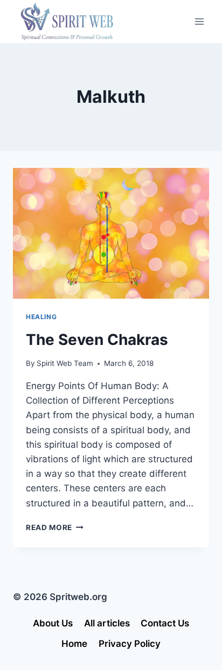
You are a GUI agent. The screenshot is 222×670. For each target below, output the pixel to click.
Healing (41, 317)
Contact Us (165, 623)
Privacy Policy (130, 643)
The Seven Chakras (97, 339)
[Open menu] (199, 21)
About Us (53, 623)
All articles (107, 623)
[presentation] (111, 233)
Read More (55, 527)
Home (74, 643)
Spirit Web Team (65, 363)
